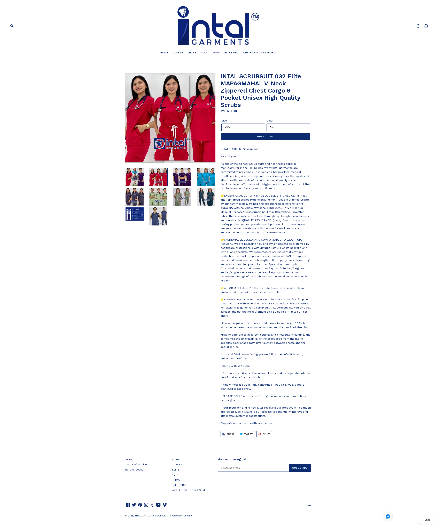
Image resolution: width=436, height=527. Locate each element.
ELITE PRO (231, 52)
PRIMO (216, 52)
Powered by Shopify (181, 515)
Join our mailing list (232, 459)
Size (224, 120)
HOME (164, 52)
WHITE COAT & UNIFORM (259, 52)
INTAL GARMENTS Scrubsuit (150, 515)
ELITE (192, 52)
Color (270, 120)
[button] (388, 517)
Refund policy (134, 469)
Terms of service (136, 464)
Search (129, 459)
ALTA (203, 52)
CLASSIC (178, 52)
